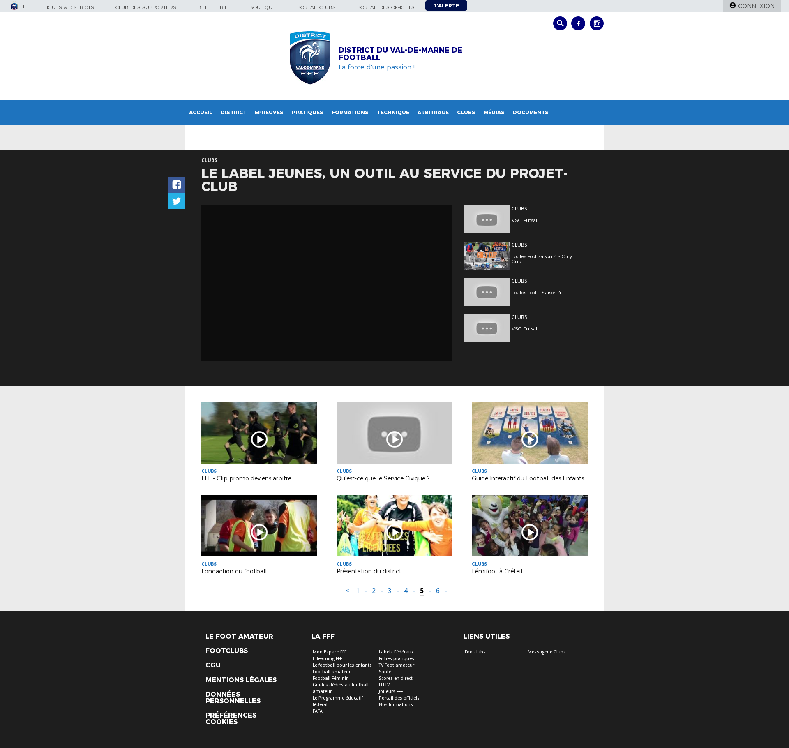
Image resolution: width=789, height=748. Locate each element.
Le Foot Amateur (239, 636)
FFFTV (384, 685)
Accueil (200, 112)
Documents (531, 112)
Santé (385, 671)
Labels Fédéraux (396, 652)
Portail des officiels (386, 7)
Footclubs (226, 651)
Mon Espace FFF (329, 652)
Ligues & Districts (69, 7)
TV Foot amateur (396, 665)
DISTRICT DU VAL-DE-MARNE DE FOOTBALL (400, 54)
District (234, 112)
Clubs (466, 112)
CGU (213, 665)
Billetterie (213, 7)
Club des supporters (145, 7)
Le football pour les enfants (342, 665)
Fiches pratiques (396, 658)
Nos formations (396, 704)
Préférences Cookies (230, 718)
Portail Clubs (316, 7)
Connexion (756, 6)
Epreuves (269, 112)
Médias (494, 112)
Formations (350, 112)
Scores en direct (396, 678)
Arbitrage (433, 112)
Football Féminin (331, 678)
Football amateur (332, 671)
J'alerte (446, 5)
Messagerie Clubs (547, 652)
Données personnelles (233, 697)
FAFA (318, 711)
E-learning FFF (327, 658)
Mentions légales (241, 680)
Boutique (262, 7)
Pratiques (307, 112)
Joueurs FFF (391, 691)
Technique (393, 112)
